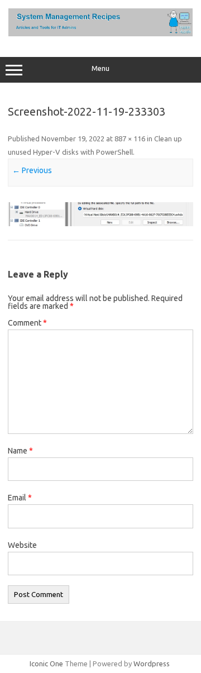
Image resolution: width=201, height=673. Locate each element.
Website (22, 545)
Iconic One (46, 663)
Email (20, 497)
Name (20, 450)
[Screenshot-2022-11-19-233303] (100, 214)
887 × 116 (129, 138)
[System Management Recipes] (100, 33)
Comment (27, 322)
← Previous (32, 170)
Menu (100, 68)
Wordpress (151, 663)
